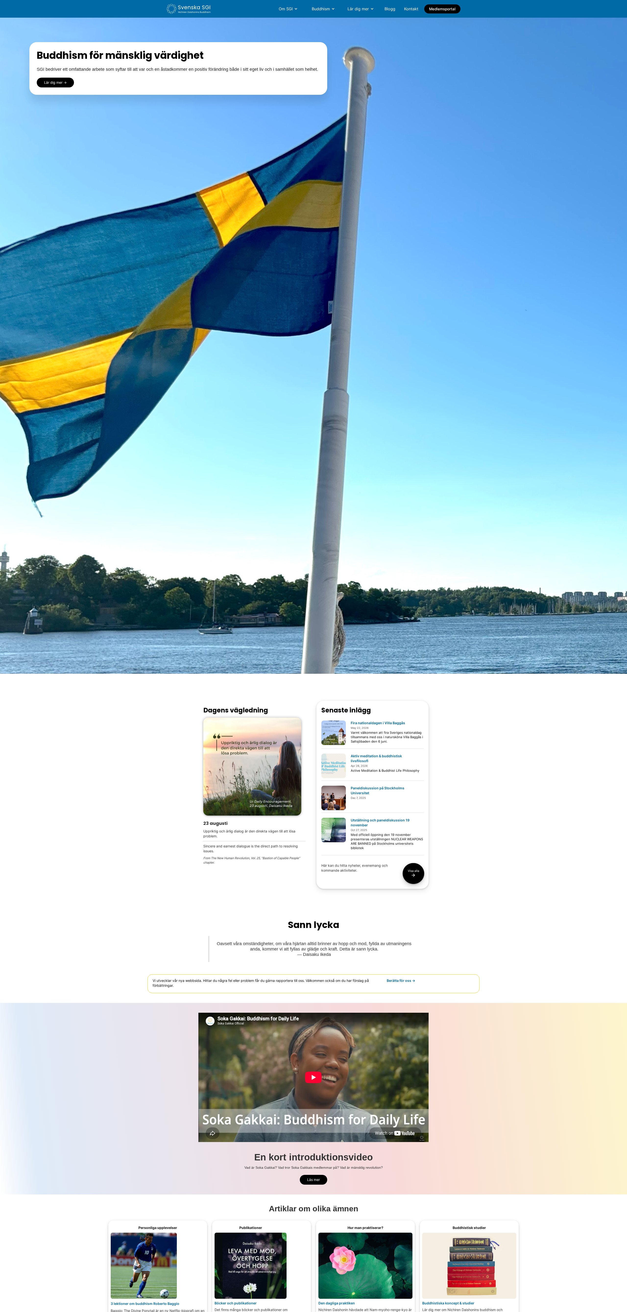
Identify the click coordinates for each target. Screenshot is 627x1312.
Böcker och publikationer (236, 1303)
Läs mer (313, 1180)
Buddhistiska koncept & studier (448, 1303)
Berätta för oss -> (401, 980)
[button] (288, 8)
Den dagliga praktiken (336, 1303)
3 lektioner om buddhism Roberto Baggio (145, 1303)
